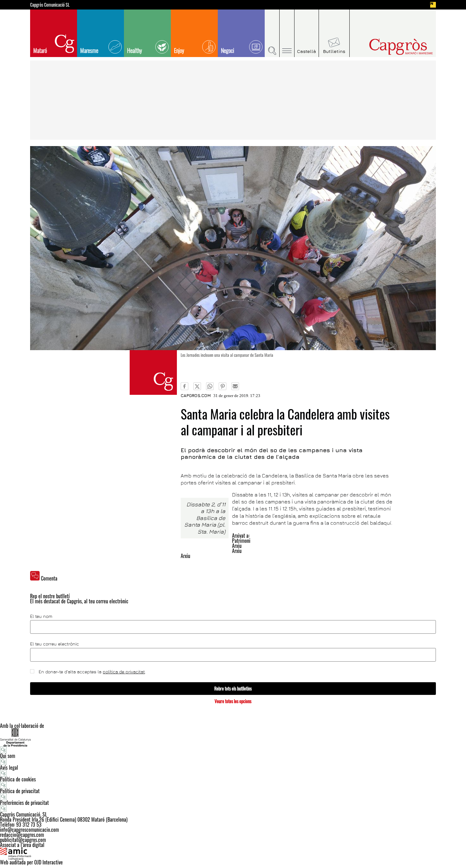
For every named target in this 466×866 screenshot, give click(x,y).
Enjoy (179, 50)
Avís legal (9, 767)
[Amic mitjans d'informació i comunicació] (233, 853)
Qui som (7, 756)
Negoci (227, 50)
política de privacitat (124, 671)
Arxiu (237, 545)
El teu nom (41, 616)
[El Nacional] (433, 5)
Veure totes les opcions (233, 701)
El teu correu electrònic (54, 643)
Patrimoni (241, 540)
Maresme (89, 50)
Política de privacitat (20, 791)
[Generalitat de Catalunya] (233, 737)
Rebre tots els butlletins (233, 688)
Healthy (134, 50)
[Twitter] (197, 386)
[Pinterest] (222, 386)
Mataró (40, 50)
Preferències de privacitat (24, 802)
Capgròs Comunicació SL (50, 5)
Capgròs (388, 47)
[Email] (235, 386)
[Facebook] (184, 386)
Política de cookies (18, 779)
